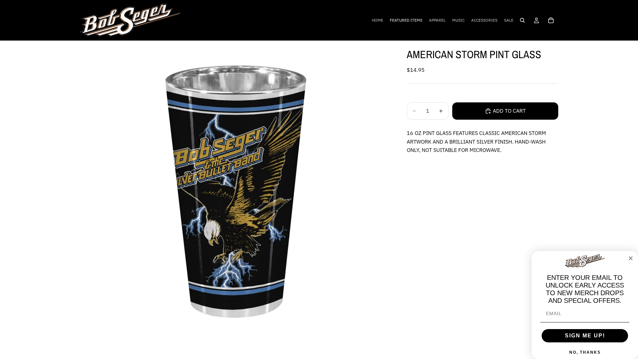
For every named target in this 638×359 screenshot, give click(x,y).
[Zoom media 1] (235, 196)
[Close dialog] (631, 258)
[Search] (522, 20)
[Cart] (551, 20)
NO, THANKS (585, 352)
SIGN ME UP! (585, 335)
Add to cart (509, 110)
